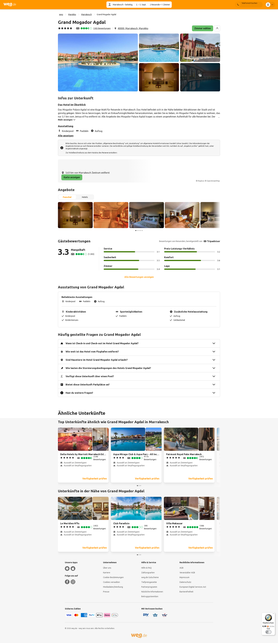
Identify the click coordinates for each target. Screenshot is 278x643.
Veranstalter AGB (187, 572)
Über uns (107, 568)
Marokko (72, 14)
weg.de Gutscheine (150, 577)
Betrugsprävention (149, 596)
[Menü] (273, 614)
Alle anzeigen (65, 135)
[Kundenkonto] (270, 5)
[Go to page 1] (135, 230)
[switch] (268, 632)
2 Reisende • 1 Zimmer (160, 4)
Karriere (106, 572)
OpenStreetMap (213, 181)
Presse (106, 592)
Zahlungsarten (148, 572)
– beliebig (127, 4)
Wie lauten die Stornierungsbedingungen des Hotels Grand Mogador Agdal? (108, 368)
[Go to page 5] (142, 230)
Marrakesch (118, 4)
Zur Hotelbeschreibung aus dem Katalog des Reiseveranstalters (91, 153)
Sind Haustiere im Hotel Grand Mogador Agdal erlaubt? (97, 360)
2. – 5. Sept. (141, 4)
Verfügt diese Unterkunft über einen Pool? (90, 376)
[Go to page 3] (140, 485)
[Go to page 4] (140, 230)
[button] (98, 62)
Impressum (184, 577)
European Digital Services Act (193, 587)
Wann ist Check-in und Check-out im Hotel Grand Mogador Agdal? (102, 343)
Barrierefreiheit (186, 592)
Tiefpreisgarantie (149, 582)
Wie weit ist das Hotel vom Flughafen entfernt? (92, 351)
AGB (181, 568)
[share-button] (217, 28)
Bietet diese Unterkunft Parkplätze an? (88, 384)
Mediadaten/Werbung (113, 587)
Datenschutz (185, 582)
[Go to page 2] (137, 230)
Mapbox (201, 181)
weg (61, 14)
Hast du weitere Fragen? (79, 392)
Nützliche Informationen (152, 592)
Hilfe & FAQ (146, 568)
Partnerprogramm (149, 587)
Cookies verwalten (111, 582)
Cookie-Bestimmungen (113, 577)
